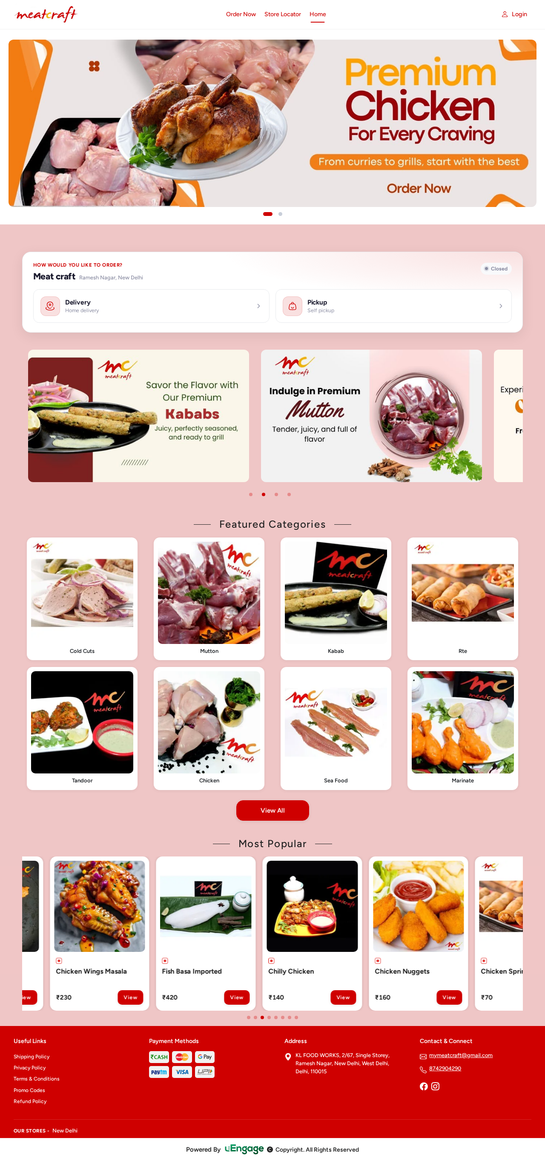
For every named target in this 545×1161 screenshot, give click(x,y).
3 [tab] (276, 494)
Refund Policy (30, 1101)
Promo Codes (29, 1090)
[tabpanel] (162, 416)
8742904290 (445, 1068)
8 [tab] (296, 1017)
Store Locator (282, 14)
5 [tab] (276, 1017)
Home (318, 14)
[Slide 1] (267, 214)
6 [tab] (282, 1017)
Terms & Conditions (37, 1079)
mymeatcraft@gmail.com (461, 1055)
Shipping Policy (31, 1057)
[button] (82, 598)
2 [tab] (263, 494)
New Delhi (64, 1130)
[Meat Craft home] (115, 14)
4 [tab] (289, 494)
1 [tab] (250, 494)
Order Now (241, 14)
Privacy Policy (30, 1068)
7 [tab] (289, 1017)
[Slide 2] (280, 214)
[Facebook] (423, 1087)
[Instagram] (435, 1087)
